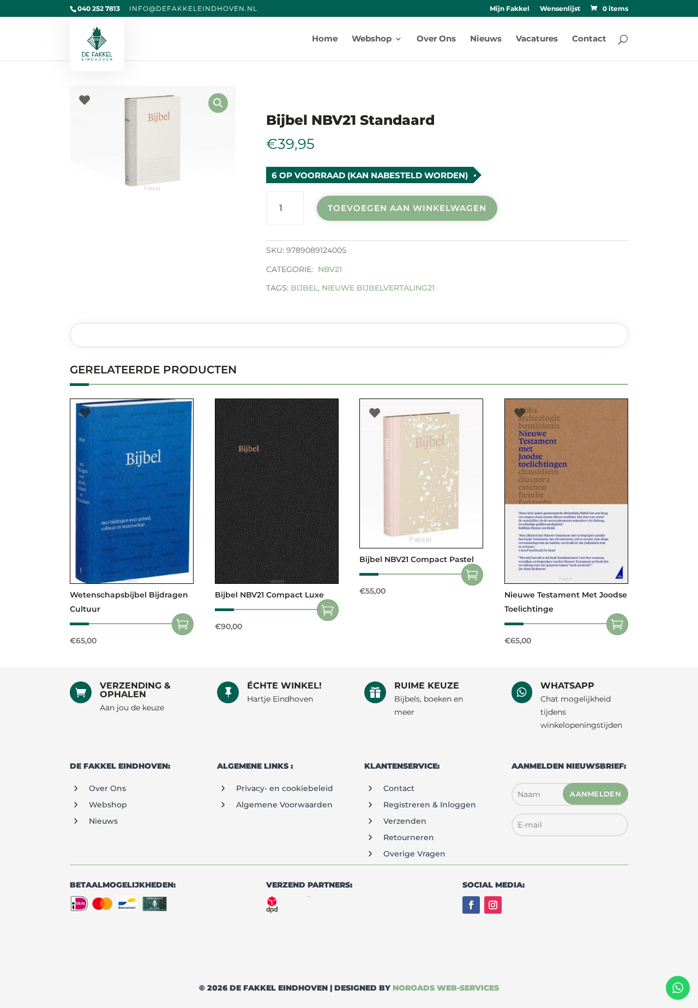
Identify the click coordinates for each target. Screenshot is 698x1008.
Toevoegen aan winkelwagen (407, 208)
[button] (218, 103)
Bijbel (304, 288)
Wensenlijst (560, 9)
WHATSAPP (567, 685)
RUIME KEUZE (426, 685)
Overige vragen (414, 854)
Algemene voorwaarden (284, 805)
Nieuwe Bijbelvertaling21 (378, 288)
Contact (398, 788)
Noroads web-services (446, 988)
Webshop (108, 805)
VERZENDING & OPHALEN (135, 689)
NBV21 (330, 269)
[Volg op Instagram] (493, 905)
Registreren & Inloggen (429, 805)
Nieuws (103, 821)
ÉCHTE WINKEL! (284, 685)
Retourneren (408, 837)
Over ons (107, 788)
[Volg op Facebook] (471, 905)
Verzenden (404, 821)
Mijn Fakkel (509, 9)
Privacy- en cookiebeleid (284, 788)
